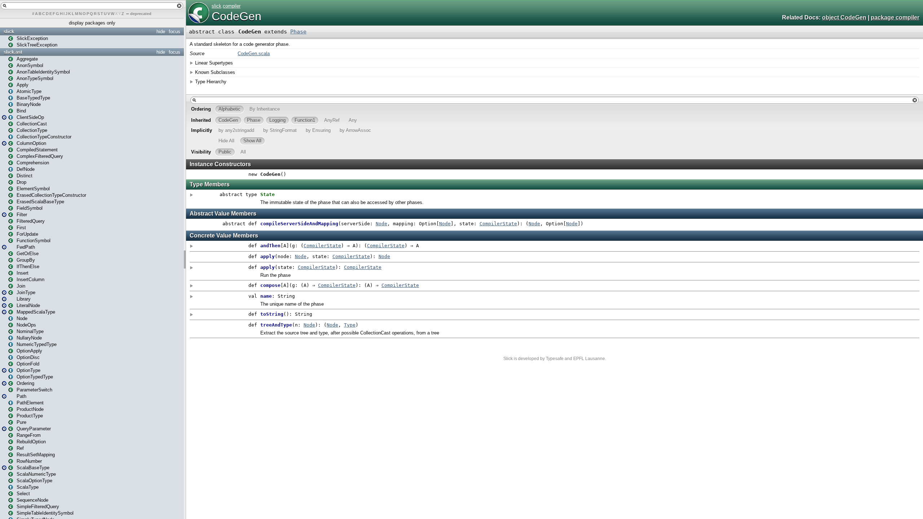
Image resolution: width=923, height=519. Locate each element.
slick (9, 31)
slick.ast (13, 52)
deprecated (140, 14)
